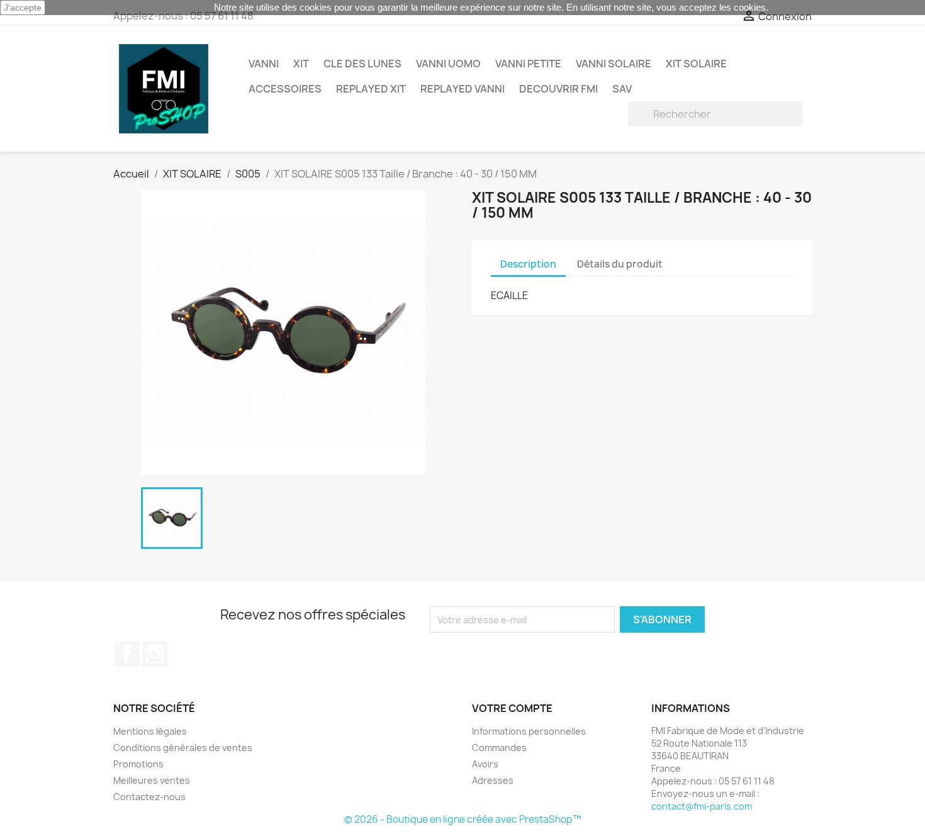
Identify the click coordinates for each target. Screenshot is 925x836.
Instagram (154, 654)
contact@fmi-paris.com (701, 806)
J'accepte (23, 8)
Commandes (499, 748)
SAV (622, 89)
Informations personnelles (529, 731)
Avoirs (485, 764)
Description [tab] (528, 264)
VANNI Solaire (613, 64)
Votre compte (512, 708)
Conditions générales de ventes (182, 748)
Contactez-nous (149, 797)
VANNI (264, 64)
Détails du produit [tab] (620, 264)
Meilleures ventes (151, 780)
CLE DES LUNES (362, 64)
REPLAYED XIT (371, 89)
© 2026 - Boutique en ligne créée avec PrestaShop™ (462, 819)
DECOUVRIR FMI (558, 89)
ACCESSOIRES (285, 89)
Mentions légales (150, 731)
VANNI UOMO (448, 64)
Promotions (138, 764)
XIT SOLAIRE (696, 64)
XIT (301, 64)
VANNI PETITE (528, 64)
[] (797, 122)
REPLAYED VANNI (462, 89)
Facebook (127, 654)
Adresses (492, 780)
